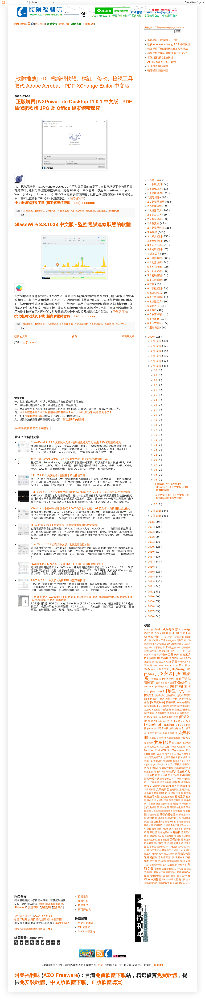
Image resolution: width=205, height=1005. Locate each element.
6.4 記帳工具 (154, 301)
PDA (172, 651)
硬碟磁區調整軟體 (157, 70)
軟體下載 (76, 982)
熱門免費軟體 (152, 807)
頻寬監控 (182, 876)
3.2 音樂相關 (154, 240)
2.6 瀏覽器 (153, 223)
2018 (151, 556)
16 (156, 435)
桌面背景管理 (151, 793)
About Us (89, 23)
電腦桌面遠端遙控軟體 (160, 57)
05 (156, 474)
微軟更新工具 (167, 779)
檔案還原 (180, 796)
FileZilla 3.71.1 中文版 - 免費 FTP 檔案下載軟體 (58, 580)
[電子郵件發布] (22, 214)
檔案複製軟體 (167, 796)
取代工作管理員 (182, 753)
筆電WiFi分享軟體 (174, 821)
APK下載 (148, 629)
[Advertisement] (74, 48)
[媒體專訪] (156, 679)
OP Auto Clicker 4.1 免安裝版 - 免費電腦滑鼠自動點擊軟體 (64, 525)
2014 (151, 576)
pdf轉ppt (151, 728)
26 (156, 390)
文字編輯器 (162, 789)
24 (156, 400)
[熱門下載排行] (178, 686)
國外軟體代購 (54, 919)
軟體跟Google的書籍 (51, 903)
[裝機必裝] (160, 695)
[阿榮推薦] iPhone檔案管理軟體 (160, 706)
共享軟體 (162, 742)
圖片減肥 (90, 210)
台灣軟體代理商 (37, 919)
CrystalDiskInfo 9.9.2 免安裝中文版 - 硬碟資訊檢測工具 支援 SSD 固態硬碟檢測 (76, 442)
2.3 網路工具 (67, 324)
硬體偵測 (152, 818)
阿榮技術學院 (85, 923)
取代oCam (156, 753)
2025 (151, 522)
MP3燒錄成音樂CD (159, 651)
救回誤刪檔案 (180, 786)
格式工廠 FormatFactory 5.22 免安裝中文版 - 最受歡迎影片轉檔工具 (69, 459)
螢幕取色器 (163, 839)
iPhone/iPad (152, 724)
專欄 (168, 771)
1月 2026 (156, 515)
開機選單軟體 (173, 861)
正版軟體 (101, 982)
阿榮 (100, 965)
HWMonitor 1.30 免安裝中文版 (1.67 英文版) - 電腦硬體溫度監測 (67, 563)
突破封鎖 (159, 821)
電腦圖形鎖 (171, 872)
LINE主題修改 (159, 644)
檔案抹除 (175, 793)
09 (156, 459)
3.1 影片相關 (154, 236)
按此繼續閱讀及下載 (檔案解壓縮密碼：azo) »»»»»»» (54, 203)
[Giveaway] (177, 669)
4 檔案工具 (64, 210)
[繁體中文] (40, 210)
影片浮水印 (173, 775)
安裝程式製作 (166, 768)
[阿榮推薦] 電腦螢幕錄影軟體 (162, 717)
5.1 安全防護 (96, 324)
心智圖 (177, 779)
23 (156, 405)
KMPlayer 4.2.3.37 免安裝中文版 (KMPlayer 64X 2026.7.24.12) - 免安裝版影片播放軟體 (80, 492)
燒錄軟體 (164, 807)
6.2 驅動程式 (154, 292)
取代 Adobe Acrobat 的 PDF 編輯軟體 (168, 44)
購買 (117, 982)
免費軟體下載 (110, 975)
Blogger (158, 965)
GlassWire (121, 324)
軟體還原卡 (157, 853)
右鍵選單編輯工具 (153, 757)
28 (156, 380)
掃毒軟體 (186, 782)
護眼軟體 (161, 846)
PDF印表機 (150, 654)
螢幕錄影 (175, 839)
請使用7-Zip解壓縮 (73, 419)
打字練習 (154, 782)
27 (156, 385)
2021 (151, 541)
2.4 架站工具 (154, 214)
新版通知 (83, 901)
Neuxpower (113, 210)
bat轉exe (179, 721)
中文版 (58, 982)
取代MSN (160, 750)
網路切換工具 (172, 825)
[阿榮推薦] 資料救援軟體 (156, 713)
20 (156, 415)
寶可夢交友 (84, 909)
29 (156, 375)
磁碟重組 (186, 818)
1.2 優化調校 (154, 188)
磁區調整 (162, 818)
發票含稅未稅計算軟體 (162, 811)
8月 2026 (156, 341)
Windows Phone (162, 665)
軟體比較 (178, 850)
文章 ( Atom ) (30, 342)
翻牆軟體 (178, 832)
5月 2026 (156, 356)
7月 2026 (156, 346)
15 (156, 440)
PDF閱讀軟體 (163, 658)
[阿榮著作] (150, 721)
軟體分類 (64, 23)
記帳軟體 (161, 843)
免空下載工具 (154, 733)
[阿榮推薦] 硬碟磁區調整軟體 (176, 709)
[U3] (188, 669)
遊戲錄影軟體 (183, 853)
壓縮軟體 (167, 761)
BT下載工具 (183, 633)
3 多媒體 (152, 232)
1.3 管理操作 (154, 193)
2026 (151, 336)
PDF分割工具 (183, 651)
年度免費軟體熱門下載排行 (32, 428)
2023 (151, 531)
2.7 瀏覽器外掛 (156, 227)
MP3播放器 (169, 647)
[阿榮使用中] (157, 702)
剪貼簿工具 (153, 746)
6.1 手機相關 (154, 288)
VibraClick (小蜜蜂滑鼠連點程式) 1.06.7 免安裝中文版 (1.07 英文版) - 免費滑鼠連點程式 (80, 508)
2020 (151, 546)
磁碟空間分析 (174, 818)
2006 (151, 616)
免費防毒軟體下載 (176, 738)
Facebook (20, 907)
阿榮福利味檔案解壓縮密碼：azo (33, 929)
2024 (151, 526)
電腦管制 (156, 876)
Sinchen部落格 (86, 931)
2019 (151, 551)
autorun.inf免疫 (165, 721)
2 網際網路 (53, 324)
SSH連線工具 (159, 661)
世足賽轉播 (162, 728)
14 (156, 444)
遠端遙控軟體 (152, 857)
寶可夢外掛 (159, 771)
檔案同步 (164, 793)
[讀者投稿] (171, 695)
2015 (151, 571)
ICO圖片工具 (158, 640)
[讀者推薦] (184, 695)
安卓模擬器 (153, 768)
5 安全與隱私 (82, 324)
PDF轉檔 (149, 658)
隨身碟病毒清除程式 (165, 868)
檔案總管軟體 (152, 796)
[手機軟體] (180, 682)
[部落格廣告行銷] (168, 698)
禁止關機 (148, 822)
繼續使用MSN (165, 832)
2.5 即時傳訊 (154, 219)
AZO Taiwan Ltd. (43, 915)
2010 (151, 596)
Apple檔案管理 (165, 633)
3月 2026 (156, 366)
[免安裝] (165, 673)
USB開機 (171, 661)
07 (156, 464)
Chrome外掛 (151, 636)
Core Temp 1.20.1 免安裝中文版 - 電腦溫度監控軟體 (60, 544)
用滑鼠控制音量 (177, 807)
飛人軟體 (183, 879)
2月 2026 (156, 510)
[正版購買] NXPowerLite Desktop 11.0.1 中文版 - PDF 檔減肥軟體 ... (171, 487)
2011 (151, 591)
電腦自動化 (169, 876)
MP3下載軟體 (156, 647)
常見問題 (40, 23)
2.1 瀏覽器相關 (156, 201)
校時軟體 (174, 789)
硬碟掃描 (181, 814)
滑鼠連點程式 (161, 800)
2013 (151, 581)
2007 (151, 611)
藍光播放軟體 (169, 836)
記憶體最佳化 (173, 843)
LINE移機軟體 (174, 644)
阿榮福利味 (77, 198)
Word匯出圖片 (182, 665)
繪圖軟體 (152, 832)
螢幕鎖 (184, 839)
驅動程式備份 (167, 883)
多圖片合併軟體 (180, 761)
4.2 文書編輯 (154, 262)
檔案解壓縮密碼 (34, 416)
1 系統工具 (153, 180)
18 (156, 425)
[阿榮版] (185, 716)
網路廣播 (151, 829)
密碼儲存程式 (181, 768)
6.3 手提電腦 (154, 297)
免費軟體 (109, 324)
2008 (151, 606)
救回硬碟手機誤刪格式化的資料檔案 (167, 48)
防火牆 (171, 865)
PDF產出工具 (182, 654)
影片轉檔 (185, 775)
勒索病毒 (164, 746)
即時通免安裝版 (177, 747)
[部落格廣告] (151, 698)
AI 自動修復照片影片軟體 (161, 61)
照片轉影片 (185, 804)
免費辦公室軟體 (158, 738)
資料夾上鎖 (171, 846)
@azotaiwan (62, 923)
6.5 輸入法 (153, 306)
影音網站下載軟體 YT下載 (162, 40)
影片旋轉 (162, 775)
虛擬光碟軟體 (184, 836)
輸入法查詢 (169, 854)
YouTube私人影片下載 (156, 669)
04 (156, 479)
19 (156, 420)
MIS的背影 (84, 927)
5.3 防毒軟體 (154, 280)
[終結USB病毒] (157, 691)
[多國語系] (28, 210)
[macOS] (52, 210)
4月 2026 (156, 361)
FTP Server (166, 637)
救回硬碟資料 (163, 786)
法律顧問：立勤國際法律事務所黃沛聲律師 (164, 27)
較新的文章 (20, 336)
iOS (188, 720)
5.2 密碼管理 (154, 275)
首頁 (74, 336)
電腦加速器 (159, 872)
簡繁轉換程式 (158, 825)
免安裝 (27, 982)
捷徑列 (176, 782)
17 (156, 429)
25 (156, 395)
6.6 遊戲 (152, 310)
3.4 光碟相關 (154, 249)
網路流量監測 (176, 829)
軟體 (40, 982)
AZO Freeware (60, 975)
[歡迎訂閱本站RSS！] (29, 23)
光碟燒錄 (173, 728)
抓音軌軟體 (166, 782)
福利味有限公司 (23, 915)
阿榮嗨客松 (181, 865)
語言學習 (151, 846)
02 (156, 504)
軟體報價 (83, 905)
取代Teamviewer (175, 750)
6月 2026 (156, 351)
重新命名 (180, 857)
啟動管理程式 (170, 757)
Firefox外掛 (178, 637)
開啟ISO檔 (160, 861)
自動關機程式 (154, 836)
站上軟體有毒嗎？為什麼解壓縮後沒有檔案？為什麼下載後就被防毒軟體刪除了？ (66, 412)
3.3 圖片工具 (154, 245)
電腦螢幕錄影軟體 (157, 66)
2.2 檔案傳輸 (154, 206)
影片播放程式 (179, 771)
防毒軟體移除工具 (158, 865)
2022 (151, 537)
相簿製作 (177, 811)
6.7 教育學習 (154, 314)
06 (156, 469)
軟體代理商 (20, 919)
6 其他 (151, 284)
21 (156, 410)
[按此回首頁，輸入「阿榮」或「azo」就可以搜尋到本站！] (142, 941)
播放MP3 (149, 786)
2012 (151, 586)
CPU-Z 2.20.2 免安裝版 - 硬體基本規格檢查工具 (58, 475)
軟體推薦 (83, 896)
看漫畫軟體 (153, 814)
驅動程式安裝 (182, 883)
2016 (151, 566)
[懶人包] (168, 683)
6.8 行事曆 (153, 318)
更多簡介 (58, 907)
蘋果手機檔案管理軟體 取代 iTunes (167, 53)
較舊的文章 (128, 336)
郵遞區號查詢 (168, 857)
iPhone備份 (169, 724)
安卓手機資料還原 (161, 764)
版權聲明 (46, 907)
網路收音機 (162, 829)
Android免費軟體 (166, 629)
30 (156, 370)
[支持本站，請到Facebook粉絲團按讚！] (32, 23)
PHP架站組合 (178, 658)
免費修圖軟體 (170, 733)
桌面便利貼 (185, 789)
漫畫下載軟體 (176, 800)
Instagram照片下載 (176, 640)
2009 (151, 601)
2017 (151, 561)
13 (156, 449)
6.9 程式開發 (154, 323)
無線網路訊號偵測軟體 (167, 804)
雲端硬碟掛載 (183, 868)
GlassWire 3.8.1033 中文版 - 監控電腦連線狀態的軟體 (72, 224)
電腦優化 (148, 872)
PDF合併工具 (165, 654)
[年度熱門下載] (171, 678)
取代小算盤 (168, 753)
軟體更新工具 (167, 850)
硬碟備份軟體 (168, 814)
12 (156, 454)
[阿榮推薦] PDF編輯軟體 (178, 702)
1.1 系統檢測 (154, 184)
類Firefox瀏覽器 (170, 879)
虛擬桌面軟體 (151, 839)
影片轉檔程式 (152, 778)
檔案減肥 (101, 210)
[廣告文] (159, 682)
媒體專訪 (33, 907)
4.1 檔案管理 (77, 210)
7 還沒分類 (153, 327)
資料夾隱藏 (153, 850)
